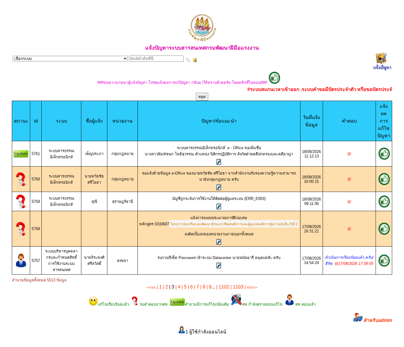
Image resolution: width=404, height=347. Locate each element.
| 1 (159, 286)
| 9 (208, 286)
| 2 (165, 286)
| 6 (190, 286)
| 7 (196, 286)
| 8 (202, 286)
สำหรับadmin (378, 320)
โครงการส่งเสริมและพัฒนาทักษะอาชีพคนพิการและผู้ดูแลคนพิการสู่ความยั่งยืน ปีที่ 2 (234, 223)
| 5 (183, 286)
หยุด (202, 97)
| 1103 (236, 286)
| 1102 (222, 286)
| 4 (177, 286)
